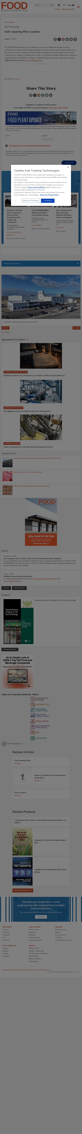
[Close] (68, 167)
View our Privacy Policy (49, 195)
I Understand (48, 200)
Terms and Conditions (36, 187)
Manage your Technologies (31, 200)
